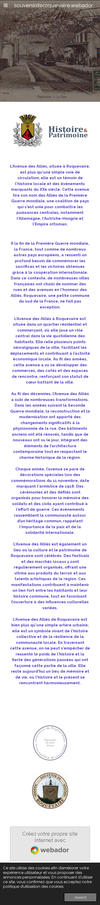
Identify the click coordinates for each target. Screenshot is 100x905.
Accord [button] (80, 897)
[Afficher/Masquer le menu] (5, 5)
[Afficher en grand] (50, 743)
